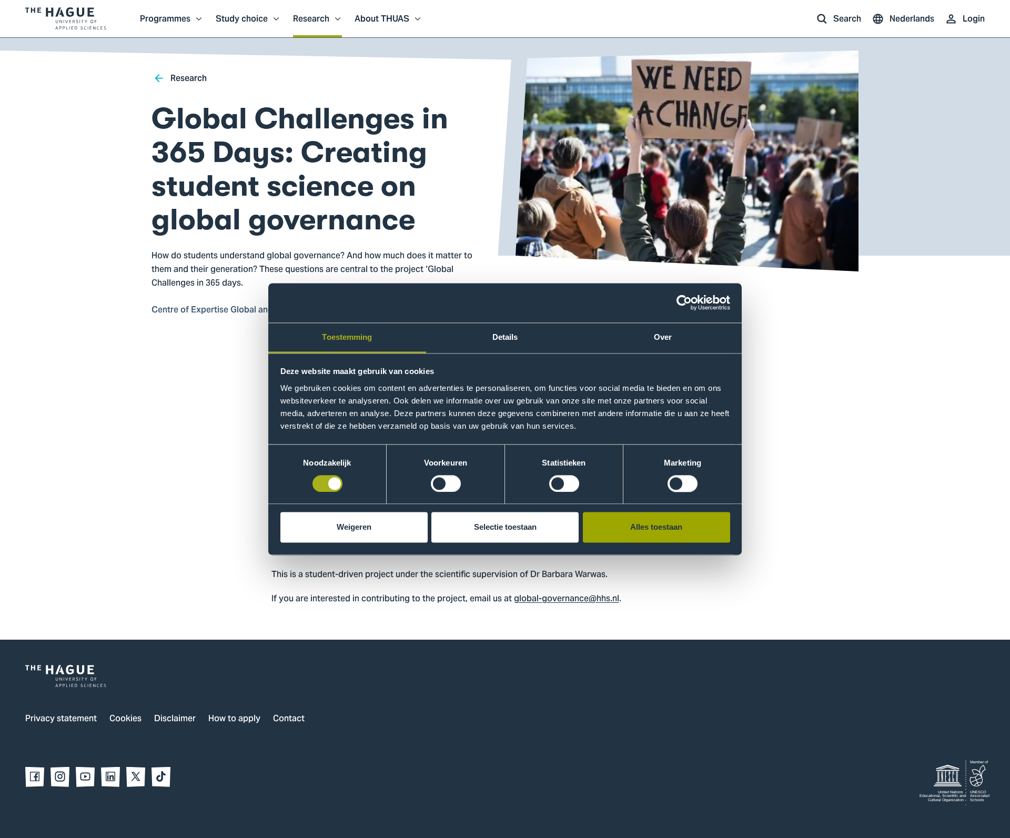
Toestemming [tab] (347, 336)
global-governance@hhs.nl (566, 599)
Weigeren (354, 527)
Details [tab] (505, 336)
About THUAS (382, 24)
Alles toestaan (656, 527)
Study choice (242, 24)
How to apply (234, 719)
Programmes (165, 24)
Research (311, 24)
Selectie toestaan (505, 527)
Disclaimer (175, 719)
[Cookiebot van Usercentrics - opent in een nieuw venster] (684, 302)
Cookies (125, 719)
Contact (289, 719)
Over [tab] (663, 336)
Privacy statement (61, 719)
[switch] (446, 483)
